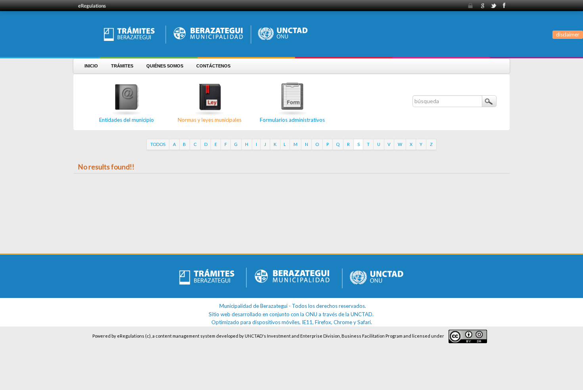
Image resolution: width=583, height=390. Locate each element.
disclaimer (567, 34)
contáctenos (213, 65)
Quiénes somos (164, 65)
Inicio (91, 65)
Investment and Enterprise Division (303, 335)
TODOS (157, 144)
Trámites (122, 65)
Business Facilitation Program (372, 335)
